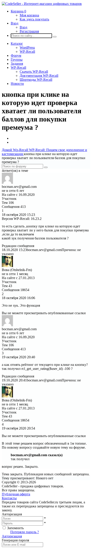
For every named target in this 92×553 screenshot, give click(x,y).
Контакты (9, 498)
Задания (17, 63)
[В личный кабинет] (7, 182)
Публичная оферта (16, 494)
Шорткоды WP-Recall (36, 79)
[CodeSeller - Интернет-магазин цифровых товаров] (42, 4)
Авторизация (12, 536)
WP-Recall (27, 51)
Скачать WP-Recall (34, 71)
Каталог (17, 43)
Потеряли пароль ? (24, 532)
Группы (17, 59)
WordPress (27, 47)
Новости (17, 83)
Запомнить (15, 528)
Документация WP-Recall (39, 75)
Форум (16, 55)
